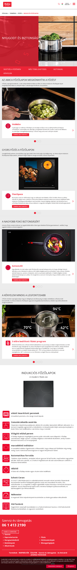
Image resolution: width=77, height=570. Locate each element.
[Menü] (74, 4)
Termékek (13, 13)
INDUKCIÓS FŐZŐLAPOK (31, 13)
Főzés (20, 13)
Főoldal (5, 13)
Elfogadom (71, 566)
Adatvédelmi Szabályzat (55, 566)
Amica (7, 4)
